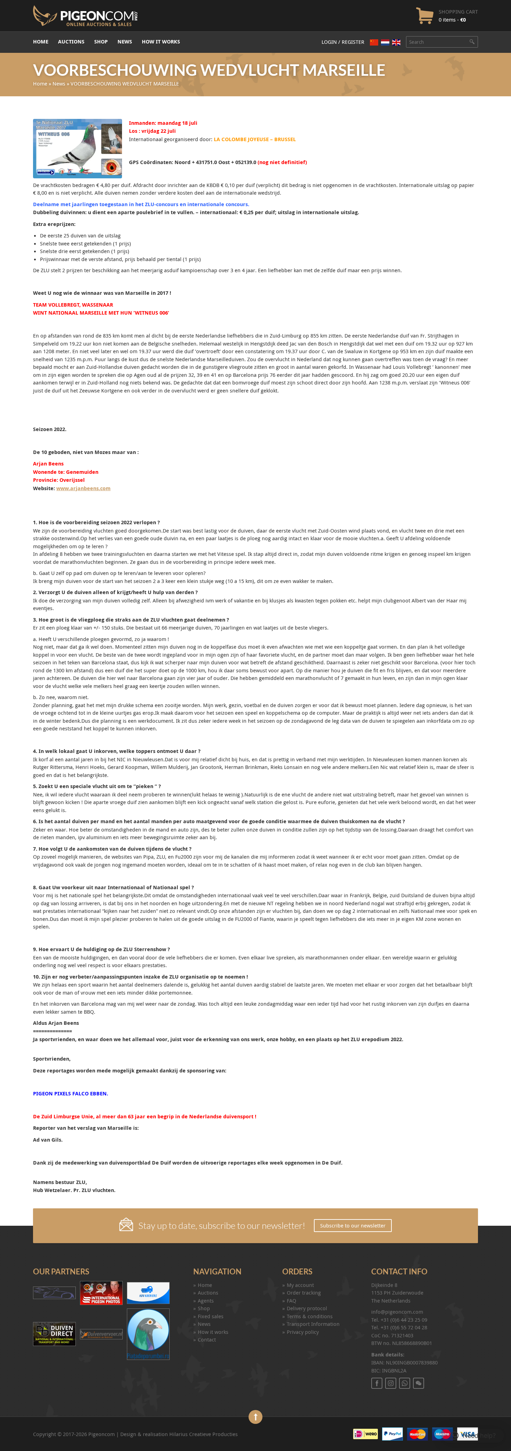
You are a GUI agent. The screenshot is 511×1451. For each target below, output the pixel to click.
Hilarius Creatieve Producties (203, 1433)
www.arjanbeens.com (83, 488)
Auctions (71, 41)
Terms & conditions (310, 1316)
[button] (473, 1436)
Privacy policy (303, 1331)
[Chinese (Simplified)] (374, 42)
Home (40, 41)
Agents (206, 1300)
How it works (161, 41)
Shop (101, 41)
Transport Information (313, 1323)
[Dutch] (385, 42)
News (124, 41)
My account (300, 1284)
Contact (207, 1339)
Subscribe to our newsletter (353, 1225)
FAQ (291, 1300)
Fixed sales (211, 1316)
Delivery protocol (307, 1308)
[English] (396, 42)
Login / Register (343, 41)
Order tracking (304, 1292)
